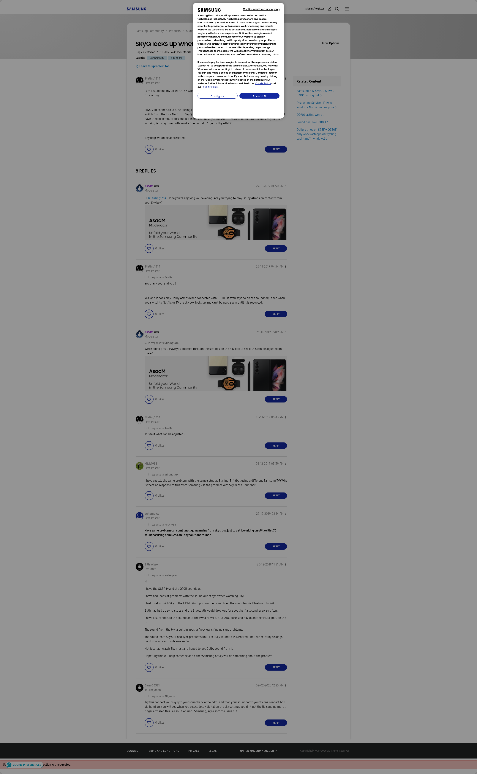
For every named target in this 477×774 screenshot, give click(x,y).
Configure (218, 96)
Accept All (259, 96)
